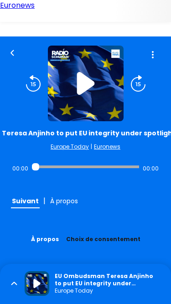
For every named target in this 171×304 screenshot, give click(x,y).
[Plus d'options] (153, 55)
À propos (45, 239)
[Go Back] (12, 52)
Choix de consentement (103, 239)
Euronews (107, 146)
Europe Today (70, 146)
